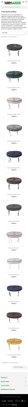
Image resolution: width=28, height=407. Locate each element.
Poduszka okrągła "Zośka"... (14, 61)
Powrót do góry (19, 367)
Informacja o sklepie (8, 389)
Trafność (14, 33)
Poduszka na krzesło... (14, 221)
